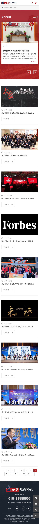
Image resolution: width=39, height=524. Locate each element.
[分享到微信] (17, 508)
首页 (9, 7)
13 (30, 470)
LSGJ (27, 521)
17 (15, 474)
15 (6, 474)
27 (28, 474)
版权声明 (16, 516)
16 (10, 474)
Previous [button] (29, 72)
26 (24, 474)
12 (26, 470)
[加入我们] (36, 504)
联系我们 (9, 516)
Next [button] (35, 72)
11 (21, 470)
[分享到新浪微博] (23, 508)
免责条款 (23, 516)
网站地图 (30, 516)
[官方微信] (36, 498)
